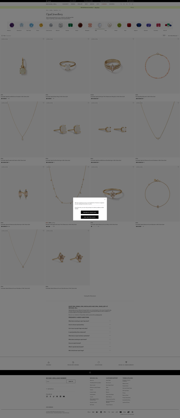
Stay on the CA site (89, 217)
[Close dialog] (105, 199)
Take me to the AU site (89, 212)
